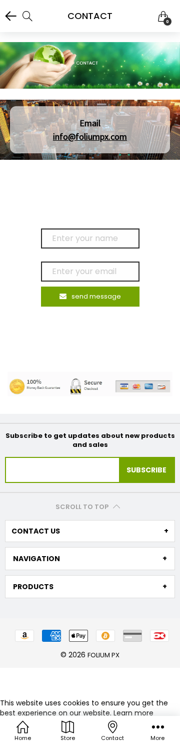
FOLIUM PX (104, 655)
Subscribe (146, 470)
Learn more (134, 713)
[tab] (90, 531)
